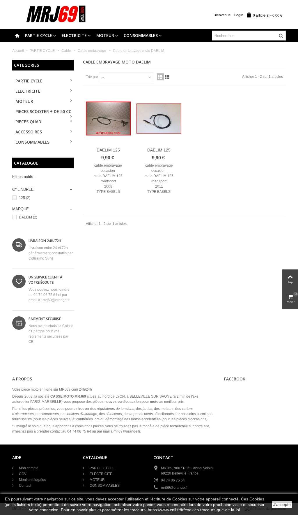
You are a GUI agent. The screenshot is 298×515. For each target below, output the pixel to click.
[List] (167, 76)
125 (24, 198)
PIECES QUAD (28, 121)
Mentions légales (32, 480)
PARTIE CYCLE (38, 35)
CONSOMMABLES (141, 35)
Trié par (92, 77)
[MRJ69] (56, 14)
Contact (24, 486)
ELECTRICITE (74, 35)
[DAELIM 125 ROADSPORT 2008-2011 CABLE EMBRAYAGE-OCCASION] (108, 118)
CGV (22, 474)
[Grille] (160, 76)
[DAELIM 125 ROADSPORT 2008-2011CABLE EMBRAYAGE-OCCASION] (158, 118)
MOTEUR (105, 35)
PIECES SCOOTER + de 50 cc (43, 111)
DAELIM (28, 217)
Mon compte (28, 468)
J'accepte (282, 504)
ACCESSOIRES (28, 132)
